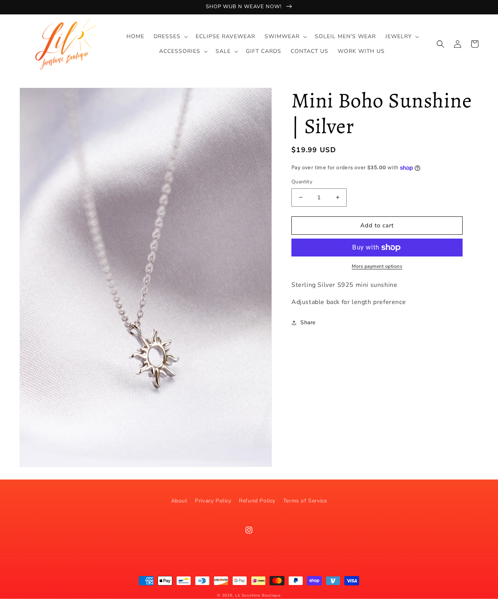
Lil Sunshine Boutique (258, 595)
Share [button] (308, 322)
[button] (170, 36)
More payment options (377, 266)
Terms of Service (305, 500)
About (179, 500)
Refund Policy (257, 500)
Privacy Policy (213, 500)
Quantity (301, 181)
